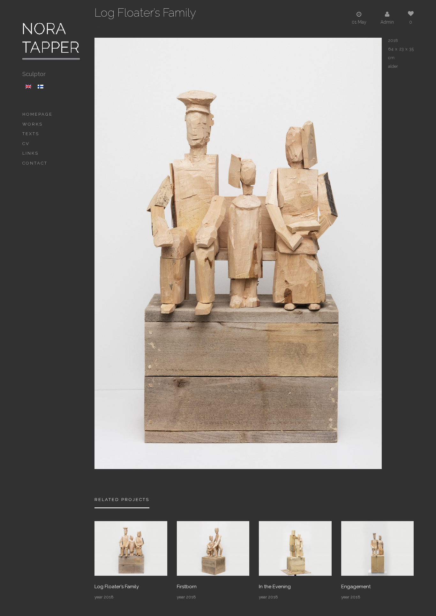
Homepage (37, 114)
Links (30, 153)
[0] (130, 548)
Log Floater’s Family (116, 586)
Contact (35, 163)
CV (26, 143)
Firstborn (187, 586)
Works (32, 124)
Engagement (356, 586)
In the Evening (275, 586)
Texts (30, 133)
